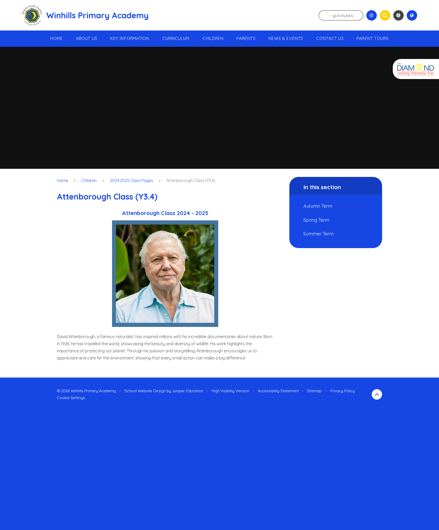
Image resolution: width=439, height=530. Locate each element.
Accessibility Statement (278, 390)
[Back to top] (377, 394)
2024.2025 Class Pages (131, 180)
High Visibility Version (230, 390)
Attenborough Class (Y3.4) (190, 180)
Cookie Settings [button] (71, 397)
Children (89, 180)
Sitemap (314, 390)
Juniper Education (187, 390)
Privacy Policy (342, 390)
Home (62, 180)
